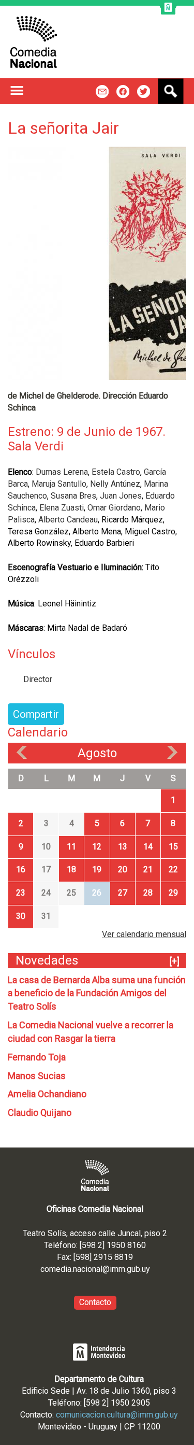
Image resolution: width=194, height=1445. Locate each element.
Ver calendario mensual (144, 934)
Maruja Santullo (59, 484)
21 (148, 869)
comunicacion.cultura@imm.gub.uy (117, 1415)
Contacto (95, 1302)
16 (20, 869)
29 (173, 893)
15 (173, 847)
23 (20, 893)
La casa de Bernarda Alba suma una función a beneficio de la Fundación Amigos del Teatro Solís (97, 993)
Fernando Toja (37, 1057)
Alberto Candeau (68, 520)
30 (20, 916)
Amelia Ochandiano (47, 1093)
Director (37, 679)
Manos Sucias (37, 1075)
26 (96, 893)
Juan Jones (121, 496)
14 (148, 847)
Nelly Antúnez (115, 484)
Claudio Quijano (39, 1112)
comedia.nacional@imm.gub (90, 1269)
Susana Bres (73, 496)
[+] (175, 961)
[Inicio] (33, 42)
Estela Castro (116, 472)
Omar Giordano (114, 508)
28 (148, 893)
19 (96, 869)
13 (122, 847)
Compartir (36, 714)
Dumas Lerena (62, 472)
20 (122, 869)
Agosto (97, 753)
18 (71, 869)
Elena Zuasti (61, 508)
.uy (145, 1269)
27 (122, 893)
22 (173, 869)
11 (71, 847)
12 (96, 847)
